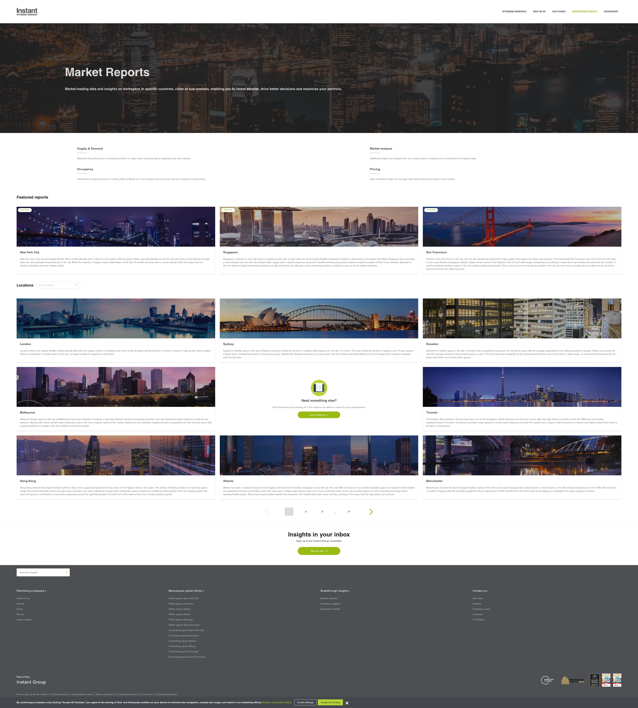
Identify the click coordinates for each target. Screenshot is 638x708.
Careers (477, 603)
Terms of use (147, 694)
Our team (478, 598)
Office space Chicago (181, 619)
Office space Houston (181, 603)
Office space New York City (184, 598)
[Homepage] (27, 12)
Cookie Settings (305, 702)
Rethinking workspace (514, 11)
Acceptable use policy (82, 694)
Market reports (329, 598)
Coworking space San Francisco (187, 656)
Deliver (20, 614)
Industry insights (330, 603)
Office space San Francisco (184, 625)
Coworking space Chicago (184, 651)
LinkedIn (478, 614)
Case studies (559, 11)
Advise (20, 603)
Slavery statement (105, 694)
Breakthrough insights (584, 11)
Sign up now (317, 551)
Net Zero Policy (40, 694)
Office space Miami (179, 614)
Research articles (330, 609)
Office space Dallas (180, 609)
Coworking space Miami (182, 646)
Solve (20, 609)
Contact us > (480, 590)
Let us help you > (319, 414)
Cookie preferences (60, 694)
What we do (539, 11)
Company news (481, 609)
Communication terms (127, 694)
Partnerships (611, 11)
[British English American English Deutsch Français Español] (43, 572)
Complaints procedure (166, 694)
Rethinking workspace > (32, 590)
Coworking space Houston (184, 635)
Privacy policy (23, 694)
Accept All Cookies (330, 702)
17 (349, 511)
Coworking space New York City (186, 630)
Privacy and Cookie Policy (277, 702)
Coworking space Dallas (182, 641)
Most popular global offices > (186, 590)
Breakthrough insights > (335, 590)
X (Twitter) (478, 619)
